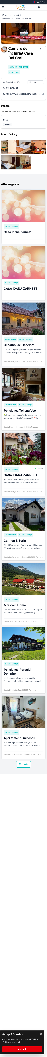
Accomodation (10, 339)
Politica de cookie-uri (11, 1042)
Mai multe (23, 764)
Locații (16, 15)
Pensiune (14, 72)
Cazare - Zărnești (18, 67)
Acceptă (22, 1049)
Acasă (8, 15)
